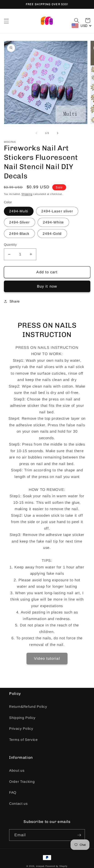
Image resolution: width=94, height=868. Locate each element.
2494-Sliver (19, 222)
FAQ (12, 792)
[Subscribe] (79, 835)
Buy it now (47, 286)
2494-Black (19, 233)
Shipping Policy (22, 718)
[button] (6, 20)
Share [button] (15, 301)
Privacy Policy (21, 728)
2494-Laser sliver (57, 211)
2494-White (53, 222)
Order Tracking (22, 781)
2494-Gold (52, 233)
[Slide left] (36, 133)
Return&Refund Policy (28, 706)
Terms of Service (23, 740)
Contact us (18, 803)
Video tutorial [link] (47, 658)
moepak (40, 866)
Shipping (26, 194)
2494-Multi (18, 211)
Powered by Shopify (56, 866)
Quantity (10, 244)
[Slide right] (57, 133)
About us (16, 770)
